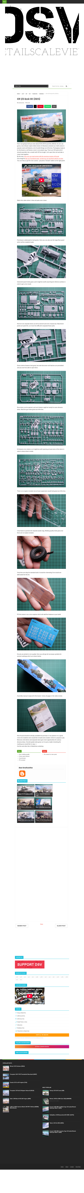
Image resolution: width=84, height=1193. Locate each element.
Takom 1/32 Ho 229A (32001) (57, 1123)
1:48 (21, 976)
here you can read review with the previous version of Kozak (41, 156)
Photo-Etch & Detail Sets (23, 1031)
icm (30, 93)
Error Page (78, 1166)
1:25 (17, 979)
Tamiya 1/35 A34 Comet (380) (57, 1090)
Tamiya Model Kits (21, 1012)
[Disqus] (41, 852)
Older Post (61, 926)
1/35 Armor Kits (20, 1019)
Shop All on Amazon (42, 1035)
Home (41, 924)
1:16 (46, 976)
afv (26, 93)
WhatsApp (47, 106)
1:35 (17, 976)
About (67, 1166)
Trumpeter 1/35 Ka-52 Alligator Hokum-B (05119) (22, 1090)
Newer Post (21, 926)
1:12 (49, 976)
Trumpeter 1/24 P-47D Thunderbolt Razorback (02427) (23, 1074)
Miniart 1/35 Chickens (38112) (17, 1066)
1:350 (62, 976)
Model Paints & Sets (22, 1022)
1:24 (33, 976)
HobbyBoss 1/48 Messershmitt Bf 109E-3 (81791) (62, 1115)
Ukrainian (41, 93)
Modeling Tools (20, 1028)
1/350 (67, 976)
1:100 (58, 976)
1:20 (53, 976)
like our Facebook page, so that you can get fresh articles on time (44, 158)
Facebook (29, 106)
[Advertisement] (42, 70)
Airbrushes (19, 1025)
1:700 (41, 976)
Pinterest (40, 106)
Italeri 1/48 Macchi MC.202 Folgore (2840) (20, 1098)
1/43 (21, 979)
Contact (72, 1166)
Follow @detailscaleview (42, 1046)
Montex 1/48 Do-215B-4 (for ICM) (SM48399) (60, 1098)
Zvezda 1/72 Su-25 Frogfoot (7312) (18, 1082)
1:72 (25, 976)
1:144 (37, 976)
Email (54, 106)
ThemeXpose (11, 1166)
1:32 (29, 976)
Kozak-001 (34, 93)
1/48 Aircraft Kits (21, 1016)
